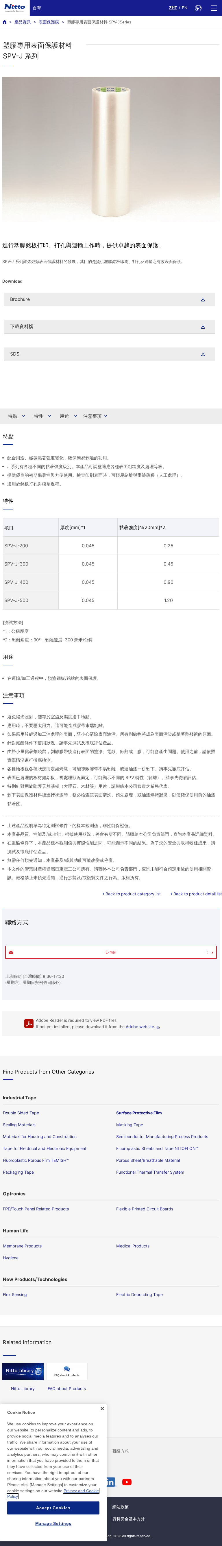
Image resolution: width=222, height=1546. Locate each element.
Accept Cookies (53, 1507)
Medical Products (132, 1245)
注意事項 (92, 416)
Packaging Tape (18, 1172)
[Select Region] (198, 8)
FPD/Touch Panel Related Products (36, 1208)
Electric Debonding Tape (139, 1294)
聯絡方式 (120, 1451)
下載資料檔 (21, 326)
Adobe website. (140, 1026)
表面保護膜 (49, 22)
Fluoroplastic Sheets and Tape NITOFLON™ (157, 1148)
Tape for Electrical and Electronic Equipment (44, 1148)
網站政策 (120, 1507)
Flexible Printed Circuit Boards (144, 1208)
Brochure (20, 299)
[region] (53, 1472)
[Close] (102, 1408)
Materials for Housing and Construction (40, 1136)
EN (184, 7)
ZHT (173, 7)
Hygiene (10, 1257)
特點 (12, 416)
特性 (38, 416)
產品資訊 (22, 22)
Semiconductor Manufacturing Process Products (162, 1136)
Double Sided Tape (21, 1112)
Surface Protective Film (139, 1112)
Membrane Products (22, 1245)
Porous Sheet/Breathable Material (148, 1160)
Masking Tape (129, 1124)
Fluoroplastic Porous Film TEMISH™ (36, 1160)
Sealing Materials (19, 1124)
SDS (14, 354)
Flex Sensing (15, 1294)
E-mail (111, 952)
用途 (64, 416)
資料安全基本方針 (128, 1518)
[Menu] (214, 8)
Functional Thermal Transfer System (150, 1172)
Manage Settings (53, 1523)
